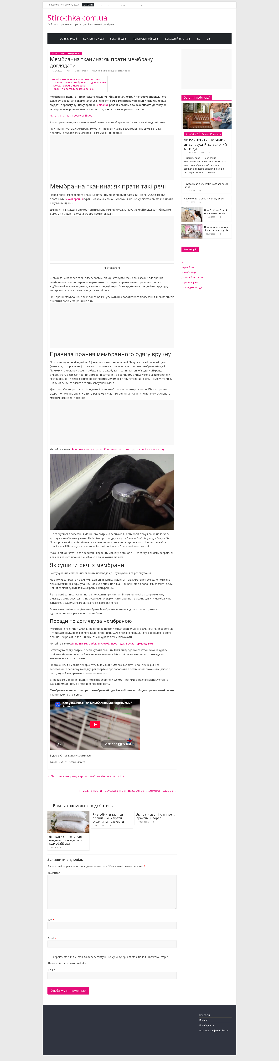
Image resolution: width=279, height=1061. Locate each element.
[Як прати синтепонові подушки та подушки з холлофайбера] (68, 813)
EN (208, 38)
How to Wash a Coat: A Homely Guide (204, 198)
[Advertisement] (112, 157)
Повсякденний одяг (145, 38)
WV (69, 70)
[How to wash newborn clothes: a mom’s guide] (191, 225)
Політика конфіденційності (213, 1030)
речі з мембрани (121, 70)
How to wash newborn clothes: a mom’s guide (216, 229)
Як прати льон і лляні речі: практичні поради (155, 816)
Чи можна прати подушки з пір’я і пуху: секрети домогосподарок (127, 790)
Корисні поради (93, 38)
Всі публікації (68, 38)
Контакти (204, 1014)
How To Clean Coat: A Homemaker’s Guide (118, 4)
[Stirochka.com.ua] (52, 38)
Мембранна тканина (102, 70)
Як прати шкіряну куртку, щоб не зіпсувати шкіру (85, 776)
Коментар (53, 873)
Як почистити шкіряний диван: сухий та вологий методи (205, 144)
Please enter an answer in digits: (67, 963)
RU (198, 38)
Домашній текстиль (178, 38)
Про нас (203, 1020)
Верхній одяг (118, 38)
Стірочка (102, 105)
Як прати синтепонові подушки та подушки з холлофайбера (65, 840)
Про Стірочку (206, 1025)
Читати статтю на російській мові (71, 115)
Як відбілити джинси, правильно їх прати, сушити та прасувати (108, 817)
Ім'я (50, 920)
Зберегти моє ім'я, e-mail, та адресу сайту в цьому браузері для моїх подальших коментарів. (110, 957)
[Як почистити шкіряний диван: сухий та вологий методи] (206, 104)
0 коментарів (81, 70)
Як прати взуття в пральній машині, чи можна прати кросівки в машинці (118, 449)
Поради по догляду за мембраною (73, 88)
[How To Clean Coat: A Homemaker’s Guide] (191, 208)
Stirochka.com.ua (77, 18)
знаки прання (74, 199)
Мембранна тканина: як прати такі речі (76, 79)
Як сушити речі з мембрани (69, 85)
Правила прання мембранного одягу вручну (79, 82)
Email (51, 938)
